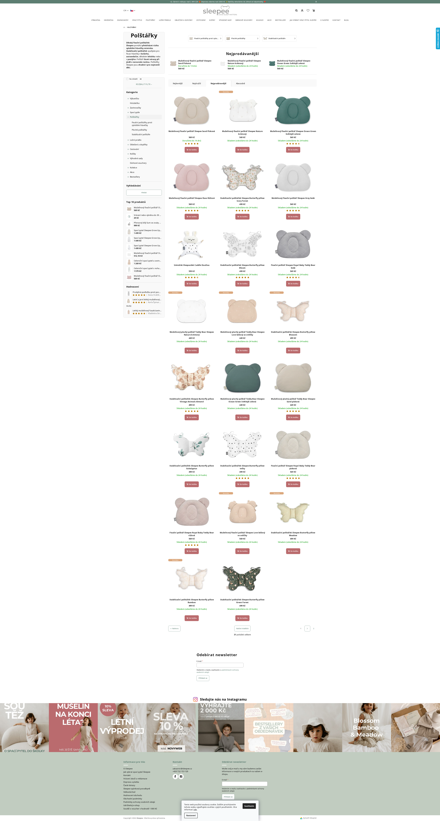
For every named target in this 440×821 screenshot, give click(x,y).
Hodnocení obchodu (132, 795)
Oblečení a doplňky (138, 144)
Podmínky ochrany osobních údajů (139, 802)
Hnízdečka (135, 103)
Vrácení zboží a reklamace (135, 778)
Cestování (134, 149)
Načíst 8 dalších (242, 628)
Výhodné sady (136, 158)
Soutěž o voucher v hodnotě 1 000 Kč (140, 808)
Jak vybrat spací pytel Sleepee (136, 772)
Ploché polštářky (139, 130)
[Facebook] (175, 776)
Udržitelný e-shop (131, 805)
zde (195, 809)
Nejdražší (196, 83)
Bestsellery (135, 177)
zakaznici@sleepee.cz (182, 768)
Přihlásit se (203, 678)
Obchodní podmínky (132, 798)
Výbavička (134, 98)
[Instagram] (181, 776)
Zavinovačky (135, 107)
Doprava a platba (131, 782)
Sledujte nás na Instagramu (223, 699)
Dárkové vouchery (138, 163)
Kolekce (133, 167)
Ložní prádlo (135, 140)
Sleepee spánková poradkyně (136, 788)
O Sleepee (128, 768)
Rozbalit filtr (143, 84)
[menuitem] (95, 20)
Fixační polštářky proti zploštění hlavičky (142, 124)
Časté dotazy (129, 785)
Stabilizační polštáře (141, 134)
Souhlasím (249, 806)
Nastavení (191, 815)
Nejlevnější (178, 83)
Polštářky (134, 117)
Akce (132, 172)
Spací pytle (135, 112)
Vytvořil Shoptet (310, 818)
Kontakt (127, 775)
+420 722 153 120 (180, 771)
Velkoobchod (129, 792)
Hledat (144, 192)
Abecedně (240, 83)
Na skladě (135, 79)
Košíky (133, 154)
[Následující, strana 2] (307, 628)
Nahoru (175, 628)
